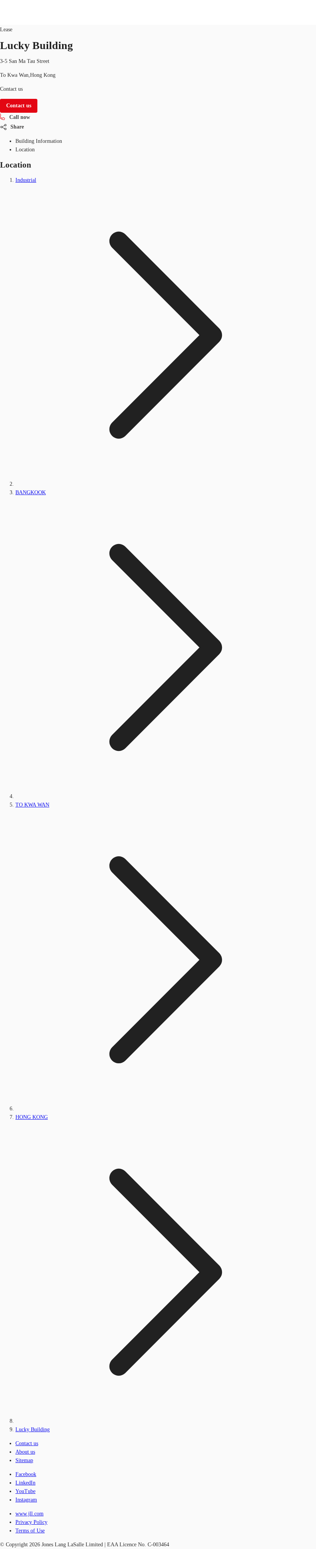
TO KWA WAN (32, 805)
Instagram (26, 1500)
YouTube (25, 1491)
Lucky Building (32, 1429)
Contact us (26, 1443)
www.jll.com (29, 1514)
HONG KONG (31, 1117)
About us (25, 1452)
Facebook (25, 1474)
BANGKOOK (30, 492)
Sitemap (24, 1460)
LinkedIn (25, 1483)
